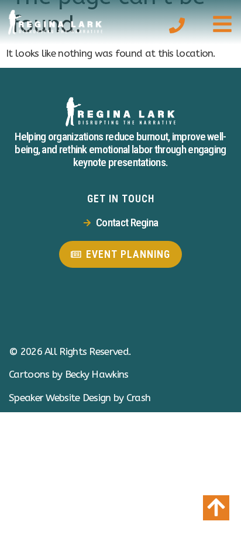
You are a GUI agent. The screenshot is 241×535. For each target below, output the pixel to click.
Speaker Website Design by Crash (79, 397)
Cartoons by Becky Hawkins (69, 374)
